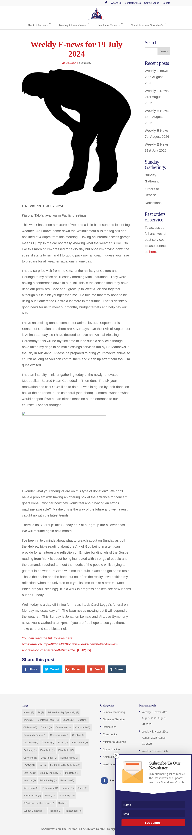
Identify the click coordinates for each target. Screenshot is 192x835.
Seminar (68, 788)
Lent (42, 765)
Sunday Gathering (34, 811)
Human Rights (69, 758)
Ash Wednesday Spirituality (63, 712)
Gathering (30, 758)
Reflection (67, 780)
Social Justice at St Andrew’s (147, 25)
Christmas (30, 727)
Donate (166, 3)
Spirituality (85, 62)
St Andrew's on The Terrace (39, 803)
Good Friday (49, 758)
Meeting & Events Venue (72, 25)
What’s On (116, 3)
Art (41, 712)
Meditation (72, 773)
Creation (78, 735)
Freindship (47, 750)
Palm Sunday (48, 780)
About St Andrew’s (38, 25)
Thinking (55, 811)
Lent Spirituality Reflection (65, 765)
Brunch (28, 720)
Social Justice (32, 795)
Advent (28, 712)
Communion (63, 727)
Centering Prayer (48, 720)
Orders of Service (113, 719)
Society (50, 795)
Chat (82, 720)
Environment (79, 742)
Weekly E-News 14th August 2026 (157, 117)
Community (82, 727)
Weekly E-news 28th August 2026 (156, 77)
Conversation (59, 735)
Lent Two (29, 773)
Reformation (50, 788)
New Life (29, 780)
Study (63, 803)
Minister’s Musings (114, 741)
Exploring (30, 750)
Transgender (73, 811)
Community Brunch (34, 735)
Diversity (48, 742)
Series (82, 788)
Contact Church (133, 3)
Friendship (66, 750)
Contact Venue (151, 3)
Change (68, 720)
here (152, 252)
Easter (63, 742)
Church (46, 727)
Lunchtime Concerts (109, 25)
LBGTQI (29, 765)
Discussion (30, 742)
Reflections (153, 203)
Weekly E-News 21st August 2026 (157, 97)
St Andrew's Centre (92, 829)
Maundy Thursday (51, 773)
